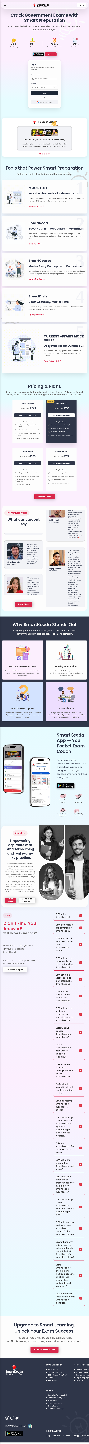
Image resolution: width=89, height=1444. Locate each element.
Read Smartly (35, 244)
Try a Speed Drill (36, 314)
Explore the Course (37, 279)
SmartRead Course (55, 1403)
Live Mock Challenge (55, 1409)
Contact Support (15, 969)
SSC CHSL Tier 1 (53, 1369)
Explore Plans (44, 496)
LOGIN (44, 93)
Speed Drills (52, 1400)
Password (34, 83)
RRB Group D (52, 1380)
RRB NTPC (51, 1378)
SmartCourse (53, 1406)
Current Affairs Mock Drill (57, 1395)
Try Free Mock (51, 54)
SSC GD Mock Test (55, 1372)
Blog (48, 1436)
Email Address (35, 75)
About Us (56, 1436)
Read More (23, 604)
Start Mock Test (36, 206)
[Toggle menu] (5, 5)
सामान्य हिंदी (80, 1380)
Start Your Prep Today (27, 415)
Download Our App (27, 900)
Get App (76, 1436)
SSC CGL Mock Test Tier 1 (57, 1375)
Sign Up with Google (46, 102)
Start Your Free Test (44, 1349)
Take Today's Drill (51, 361)
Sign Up (81, 5)
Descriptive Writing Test (57, 1398)
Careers (66, 1436)
